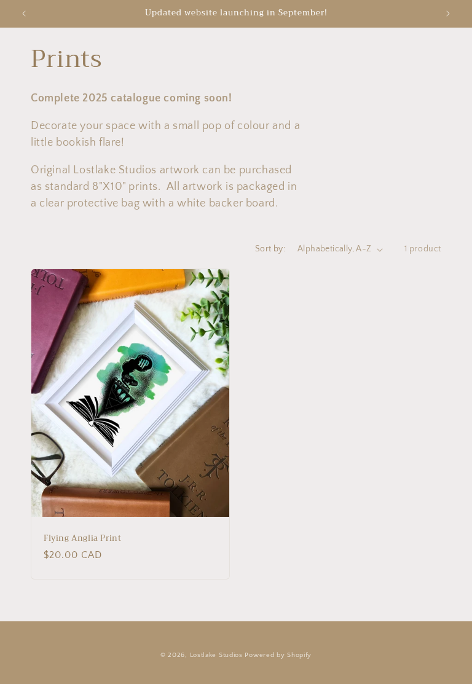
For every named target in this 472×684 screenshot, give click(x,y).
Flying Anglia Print (82, 538)
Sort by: (270, 249)
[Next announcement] (448, 13)
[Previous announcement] (23, 13)
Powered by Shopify (278, 655)
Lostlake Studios (216, 655)
